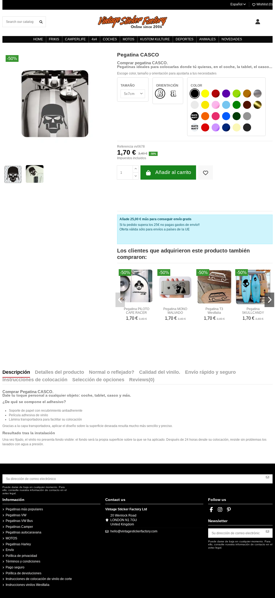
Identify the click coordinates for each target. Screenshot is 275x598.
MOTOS (11, 538)
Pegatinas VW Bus (19, 521)
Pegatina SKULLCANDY (253, 311)
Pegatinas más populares (24, 509)
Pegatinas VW (16, 515)
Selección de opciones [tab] (98, 380)
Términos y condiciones (23, 561)
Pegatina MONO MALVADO (175, 311)
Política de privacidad (21, 556)
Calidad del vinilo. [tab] (159, 372)
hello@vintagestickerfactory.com (133, 531)
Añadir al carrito (173, 172)
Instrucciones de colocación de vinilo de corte (39, 579)
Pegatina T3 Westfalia (214, 311)
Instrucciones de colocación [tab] (34, 380)
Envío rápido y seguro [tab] (210, 372)
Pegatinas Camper (19, 527)
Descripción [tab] (16, 372)
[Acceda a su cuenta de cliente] (257, 21)
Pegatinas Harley (18, 544)
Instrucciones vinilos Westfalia (27, 585)
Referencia (125, 146)
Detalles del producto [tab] (59, 372)
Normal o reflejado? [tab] (111, 372)
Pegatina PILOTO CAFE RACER (136, 311)
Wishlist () (264, 4)
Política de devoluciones (23, 573)
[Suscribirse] (267, 477)
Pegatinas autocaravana (23, 532)
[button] (120, 300)
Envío (10, 550)
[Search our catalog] (41, 21)
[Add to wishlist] (205, 172)
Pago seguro (15, 567)
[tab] (141, 381)
